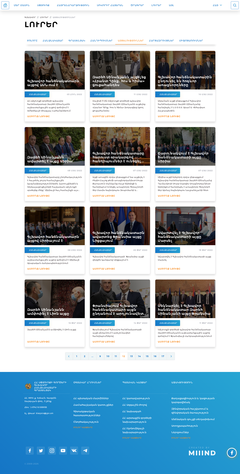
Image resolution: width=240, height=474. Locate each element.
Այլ (171, 5)
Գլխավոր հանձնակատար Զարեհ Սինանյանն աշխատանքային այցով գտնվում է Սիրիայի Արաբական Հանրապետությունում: (54, 259)
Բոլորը (32, 40)
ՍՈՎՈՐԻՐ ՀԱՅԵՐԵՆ (110, 5)
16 (155, 356)
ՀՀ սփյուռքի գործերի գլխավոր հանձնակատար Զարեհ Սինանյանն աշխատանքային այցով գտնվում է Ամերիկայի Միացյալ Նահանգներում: (49, 106)
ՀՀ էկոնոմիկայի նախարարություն (134, 430)
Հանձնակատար (53, 40)
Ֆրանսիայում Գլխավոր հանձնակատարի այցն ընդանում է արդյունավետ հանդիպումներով (117, 332)
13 (131, 356)
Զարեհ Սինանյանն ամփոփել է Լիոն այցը (51, 329)
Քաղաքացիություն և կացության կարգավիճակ (193, 400)
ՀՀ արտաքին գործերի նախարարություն (137, 420)
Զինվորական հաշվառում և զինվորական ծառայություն (189, 410)
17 (163, 356)
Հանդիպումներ (101, 40)
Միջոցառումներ (191, 40)
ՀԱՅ (215, 5)
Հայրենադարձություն (73, 5)
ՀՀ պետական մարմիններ (91, 398)
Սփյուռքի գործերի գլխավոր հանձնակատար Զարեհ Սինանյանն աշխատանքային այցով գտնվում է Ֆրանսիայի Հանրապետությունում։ (185, 332)
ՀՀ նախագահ (131, 411)
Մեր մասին (22, 5)
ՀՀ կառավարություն (136, 398)
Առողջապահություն (184, 425)
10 (108, 356)
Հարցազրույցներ (161, 40)
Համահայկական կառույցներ (93, 405)
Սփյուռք (43, 5)
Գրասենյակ (77, 40)
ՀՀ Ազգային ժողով (134, 405)
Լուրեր (156, 5)
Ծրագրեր (137, 5)
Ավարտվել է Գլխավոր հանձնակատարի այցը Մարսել (184, 258)
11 (116, 356)
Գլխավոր (30, 17)
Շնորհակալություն (85, 422)
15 (147, 356)
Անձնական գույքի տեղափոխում (193, 419)
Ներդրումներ (180, 432)
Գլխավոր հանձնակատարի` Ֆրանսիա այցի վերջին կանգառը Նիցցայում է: (118, 258)
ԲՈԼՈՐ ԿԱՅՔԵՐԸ (83, 427)
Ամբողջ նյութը (38, 116)
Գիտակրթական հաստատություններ (86, 413)
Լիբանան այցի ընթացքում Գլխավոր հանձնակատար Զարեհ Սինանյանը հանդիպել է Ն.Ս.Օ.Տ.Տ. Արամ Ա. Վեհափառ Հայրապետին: (181, 106)
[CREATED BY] (202, 450)
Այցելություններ (131, 40)
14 (139, 356)
